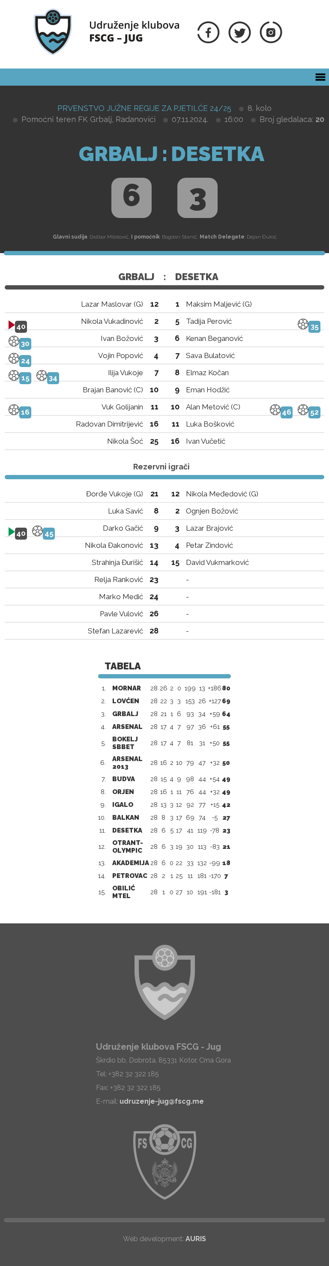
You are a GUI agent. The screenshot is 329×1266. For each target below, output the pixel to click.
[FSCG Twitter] (239, 41)
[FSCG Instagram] (271, 41)
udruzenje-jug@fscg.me (162, 1101)
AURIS (195, 1239)
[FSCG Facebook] (208, 41)
